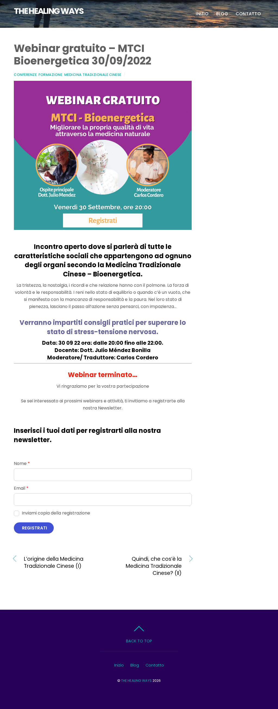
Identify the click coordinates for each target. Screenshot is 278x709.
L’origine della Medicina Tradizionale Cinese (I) (53, 563)
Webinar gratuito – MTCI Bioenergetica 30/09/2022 (82, 54)
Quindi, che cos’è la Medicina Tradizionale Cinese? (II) (145, 566)
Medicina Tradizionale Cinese (92, 74)
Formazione (50, 74)
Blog (222, 14)
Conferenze (25, 74)
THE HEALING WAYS (136, 680)
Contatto (248, 14)
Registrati (34, 528)
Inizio (202, 14)
